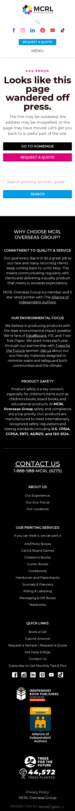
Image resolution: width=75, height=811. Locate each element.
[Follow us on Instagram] (22, 30)
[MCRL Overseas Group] (37, 9)
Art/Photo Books (37, 544)
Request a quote (37, 42)
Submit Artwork (37, 639)
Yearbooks (37, 605)
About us (37, 487)
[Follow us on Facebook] (12, 30)
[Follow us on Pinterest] (42, 30)
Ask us (45, 351)
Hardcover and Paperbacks (37, 578)
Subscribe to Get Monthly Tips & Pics (37, 666)
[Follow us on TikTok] (62, 30)
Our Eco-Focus (37, 502)
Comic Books (37, 564)
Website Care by (24, 806)
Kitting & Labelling (37, 591)
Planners (46, 584)
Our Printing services (37, 528)
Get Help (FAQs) (37, 652)
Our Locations (37, 509)
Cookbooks (38, 571)
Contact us (37, 464)
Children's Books (37, 557)
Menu (37, 51)
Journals (28, 584)
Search (37, 194)
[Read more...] (37, 767)
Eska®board (36, 336)
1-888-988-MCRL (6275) (37, 470)
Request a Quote (53, 645)
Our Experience (37, 495)
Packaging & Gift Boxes (37, 598)
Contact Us (37, 659)
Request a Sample (22, 645)
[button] (37, 22)
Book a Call (37, 632)
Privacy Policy (37, 792)
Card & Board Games (37, 551)
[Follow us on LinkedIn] (32, 30)
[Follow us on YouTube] (52, 30)
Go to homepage (37, 146)
